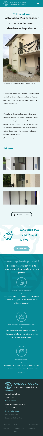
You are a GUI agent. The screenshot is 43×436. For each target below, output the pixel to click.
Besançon (14, 414)
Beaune (7, 414)
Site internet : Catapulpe (33, 426)
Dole (20, 418)
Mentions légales (6, 426)
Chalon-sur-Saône (11, 418)
